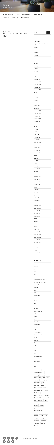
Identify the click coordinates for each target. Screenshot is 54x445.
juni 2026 (36, 63)
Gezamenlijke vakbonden (39, 284)
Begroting (36, 375)
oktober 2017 (37, 210)
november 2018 (37, 176)
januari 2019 (36, 171)
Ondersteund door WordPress (30, 438)
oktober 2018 (37, 179)
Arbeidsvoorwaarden (8, 14)
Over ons (36, 308)
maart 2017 (36, 229)
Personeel (43, 413)
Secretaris (36, 316)
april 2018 (36, 195)
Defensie (36, 380)
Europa (42, 385)
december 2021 (37, 81)
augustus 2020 (37, 121)
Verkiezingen (43, 420)
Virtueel (35, 337)
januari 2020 (36, 139)
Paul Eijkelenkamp (38, 311)
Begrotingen (43, 375)
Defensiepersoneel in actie (39, 282)
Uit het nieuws (37, 321)
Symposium (15, 17)
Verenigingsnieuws (38, 332)
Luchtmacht (46, 397)
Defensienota (37, 382)
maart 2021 (36, 103)
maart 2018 (36, 197)
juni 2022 (36, 68)
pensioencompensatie (39, 410)
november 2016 (37, 237)
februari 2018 (37, 200)
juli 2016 (35, 245)
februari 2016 (37, 253)
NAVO (45, 400)
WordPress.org (37, 361)
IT (38, 392)
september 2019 (37, 150)
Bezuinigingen (37, 377)
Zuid (35, 345)
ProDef (35, 313)
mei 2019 (36, 160)
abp (34, 263)
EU (43, 382)
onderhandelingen (44, 402)
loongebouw (47, 395)
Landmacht (43, 392)
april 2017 (36, 226)
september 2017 (37, 213)
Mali (35, 400)
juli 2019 (35, 155)
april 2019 (36, 163)
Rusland (41, 415)
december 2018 (37, 174)
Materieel (40, 400)
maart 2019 (36, 166)
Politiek (36, 415)
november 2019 (37, 145)
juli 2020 (36, 124)
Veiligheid (36, 420)
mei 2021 (36, 97)
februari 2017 (37, 231)
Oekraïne (36, 402)
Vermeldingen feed (38, 356)
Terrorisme (36, 418)
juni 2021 (36, 95)
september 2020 (37, 118)
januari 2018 (36, 203)
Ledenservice (37, 295)
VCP (35, 329)
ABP (35, 370)
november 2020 (37, 113)
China (47, 377)
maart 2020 (36, 134)
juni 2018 (36, 189)
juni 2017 (36, 221)
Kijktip (35, 292)
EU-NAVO (36, 385)
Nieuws (35, 300)
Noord (35, 303)
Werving (36, 425)
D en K (35, 277)
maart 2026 (36, 66)
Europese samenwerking (40, 387)
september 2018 (37, 181)
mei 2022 (36, 71)
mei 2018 (36, 192)
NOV (6, 4)
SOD (46, 415)
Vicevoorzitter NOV (38, 334)
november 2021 (37, 84)
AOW (39, 370)
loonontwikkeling (38, 397)
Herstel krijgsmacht (38, 390)
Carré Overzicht (25, 17)
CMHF (35, 274)
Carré (18, 14)
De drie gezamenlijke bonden (40, 279)
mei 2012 (36, 255)
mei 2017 (36, 224)
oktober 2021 (37, 87)
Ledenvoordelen (38, 14)
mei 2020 (36, 129)
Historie (46, 390)
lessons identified (38, 395)
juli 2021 (35, 92)
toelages (43, 418)
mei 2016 (36, 247)
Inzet (35, 392)
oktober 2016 (37, 239)
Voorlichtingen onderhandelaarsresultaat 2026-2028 (41, 43)
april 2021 (36, 100)
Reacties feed (37, 359)
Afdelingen (6, 17)
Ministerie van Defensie (39, 298)
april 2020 (36, 131)
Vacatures (36, 327)
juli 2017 (35, 218)
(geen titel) (36, 47)
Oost (35, 306)
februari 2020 (37, 137)
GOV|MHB (36, 287)
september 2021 (37, 89)
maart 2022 (36, 76)
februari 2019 (37, 168)
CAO (44, 377)
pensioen (42, 405)
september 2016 (37, 242)
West (35, 342)
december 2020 (37, 110)
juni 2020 (36, 126)
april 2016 (36, 250)
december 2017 (37, 205)
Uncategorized (37, 324)
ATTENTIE (36, 269)
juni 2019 (36, 158)
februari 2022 (37, 79)
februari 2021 (37, 105)
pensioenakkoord (38, 408)
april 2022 (36, 74)
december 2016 (37, 234)
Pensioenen (37, 413)
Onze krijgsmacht (26, 14)
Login (35, 353)
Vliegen (43, 423)
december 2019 (37, 142)
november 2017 (37, 208)
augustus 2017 (37, 216)
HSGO (35, 290)
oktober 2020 (37, 116)
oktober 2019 (37, 147)
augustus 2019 (37, 152)
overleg (36, 405)
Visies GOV (36, 423)
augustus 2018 (37, 184)
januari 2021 (36, 108)
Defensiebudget (43, 380)
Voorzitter (36, 340)
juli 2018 (35, 187)
